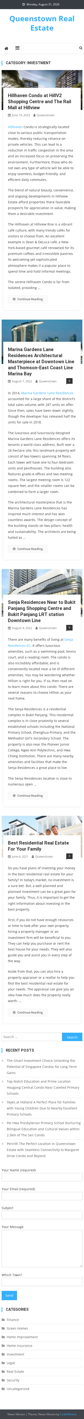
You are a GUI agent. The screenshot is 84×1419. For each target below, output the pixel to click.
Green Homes (17, 1328)
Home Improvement (22, 1337)
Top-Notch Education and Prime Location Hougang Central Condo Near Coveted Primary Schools (43, 1087)
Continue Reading (30, 299)
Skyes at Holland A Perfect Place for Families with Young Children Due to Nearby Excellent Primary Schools (42, 1108)
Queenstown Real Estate (42, 23)
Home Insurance (19, 1345)
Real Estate (15, 1371)
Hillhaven (15, 127)
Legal (11, 1363)
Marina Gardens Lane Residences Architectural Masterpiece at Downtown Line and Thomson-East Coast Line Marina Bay (41, 362)
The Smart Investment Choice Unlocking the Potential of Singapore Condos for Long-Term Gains (42, 1066)
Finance (13, 1319)
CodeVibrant (68, 1414)
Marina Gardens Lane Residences (47, 393)
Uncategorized (18, 1389)
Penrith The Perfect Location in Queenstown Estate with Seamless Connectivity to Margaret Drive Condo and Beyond (43, 1149)
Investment (15, 1354)
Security (13, 1380)
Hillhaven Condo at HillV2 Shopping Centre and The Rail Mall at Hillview (39, 101)
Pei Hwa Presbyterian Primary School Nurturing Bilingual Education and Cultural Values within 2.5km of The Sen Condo (44, 1129)
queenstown (46, 115)
